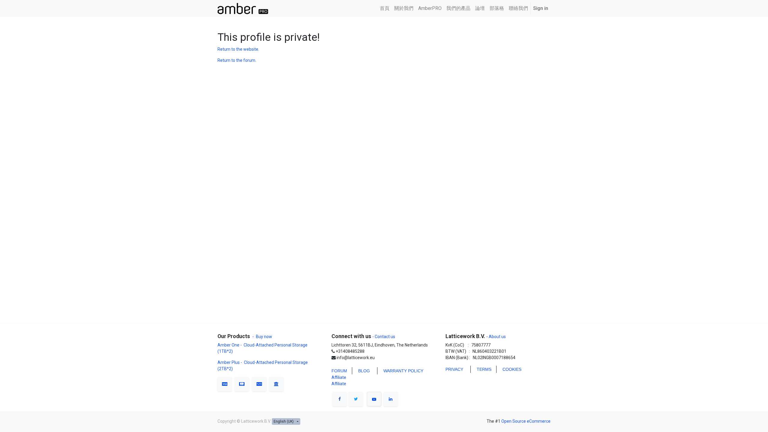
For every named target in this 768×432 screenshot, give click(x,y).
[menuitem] (384, 8)
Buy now (264, 336)
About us (497, 336)
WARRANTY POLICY (403, 370)
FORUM (339, 370)
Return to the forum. (237, 60)
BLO (362, 370)
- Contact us (383, 336)
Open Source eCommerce (525, 421)
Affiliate (339, 377)
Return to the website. (238, 49)
